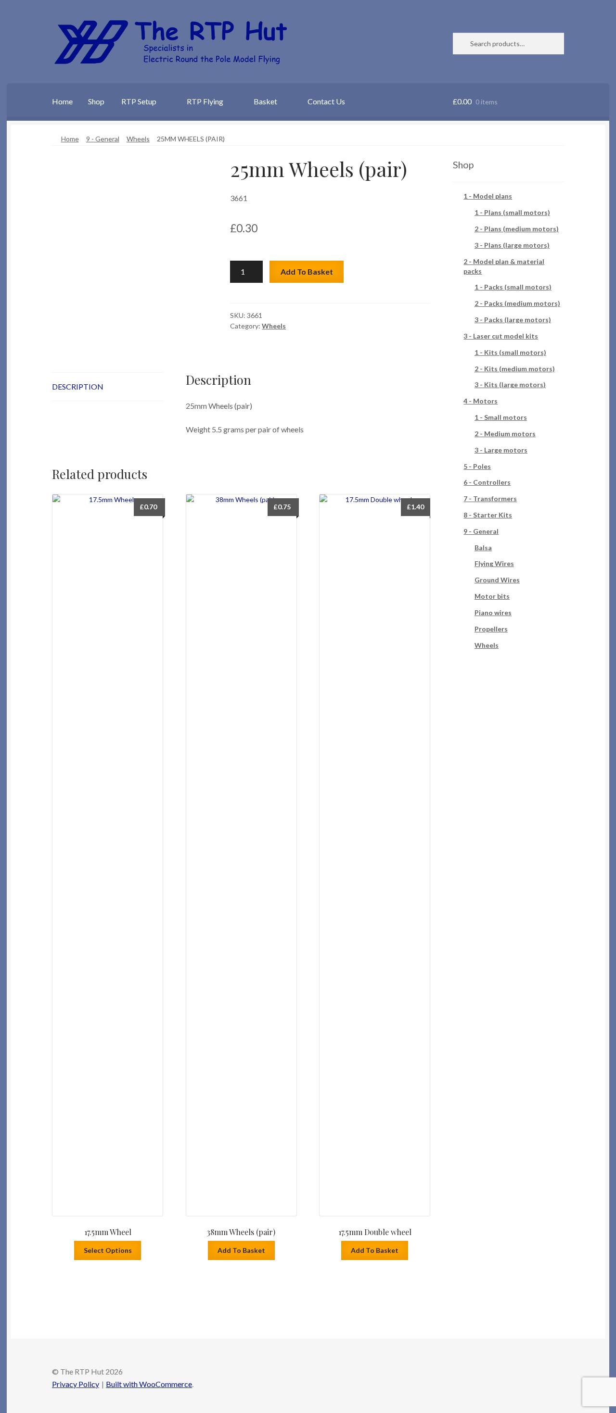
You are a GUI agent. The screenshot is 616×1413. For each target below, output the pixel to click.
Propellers (491, 629)
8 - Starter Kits (487, 515)
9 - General (102, 139)
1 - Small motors (501, 417)
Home (62, 101)
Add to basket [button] (241, 1250)
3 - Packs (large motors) (513, 319)
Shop (96, 101)
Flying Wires (494, 563)
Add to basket (307, 271)
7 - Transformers (490, 498)
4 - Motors (480, 401)
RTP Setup (138, 101)
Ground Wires (497, 580)
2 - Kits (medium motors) (515, 369)
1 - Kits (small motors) (510, 352)
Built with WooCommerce (149, 1383)
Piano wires (493, 612)
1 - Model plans (487, 196)
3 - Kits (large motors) (510, 384)
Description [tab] (77, 386)
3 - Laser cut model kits (500, 336)
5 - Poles (477, 466)
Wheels (138, 139)
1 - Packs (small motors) (513, 287)
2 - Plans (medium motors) (517, 229)
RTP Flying (205, 101)
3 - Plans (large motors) (512, 245)
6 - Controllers (487, 482)
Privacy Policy (75, 1383)
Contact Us (326, 101)
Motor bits (492, 596)
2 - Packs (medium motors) (517, 303)
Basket (265, 101)
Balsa (483, 547)
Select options (108, 1250)
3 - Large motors (501, 450)
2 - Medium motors (505, 433)
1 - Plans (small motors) (512, 212)
